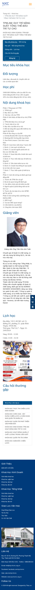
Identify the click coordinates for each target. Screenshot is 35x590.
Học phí (7, 46)
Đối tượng (22, 42)
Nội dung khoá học (18, 46)
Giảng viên (8, 49)
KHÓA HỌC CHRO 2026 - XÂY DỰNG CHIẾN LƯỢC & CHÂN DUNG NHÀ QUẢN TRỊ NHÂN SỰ (17, 416)
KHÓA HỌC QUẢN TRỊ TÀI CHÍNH (16, 437)
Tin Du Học (5, 513)
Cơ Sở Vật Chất (6, 518)
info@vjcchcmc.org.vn (13, 565)
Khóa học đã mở (6, 485)
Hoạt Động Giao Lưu (8, 510)
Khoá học (15, 13)
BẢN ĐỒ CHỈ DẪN (7, 468)
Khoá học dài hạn (6, 482)
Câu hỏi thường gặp (12, 53)
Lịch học (17, 49)
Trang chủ (6, 13)
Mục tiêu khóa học (11, 42)
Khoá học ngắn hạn (7, 479)
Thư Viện (4, 515)
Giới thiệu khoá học (7, 476)
